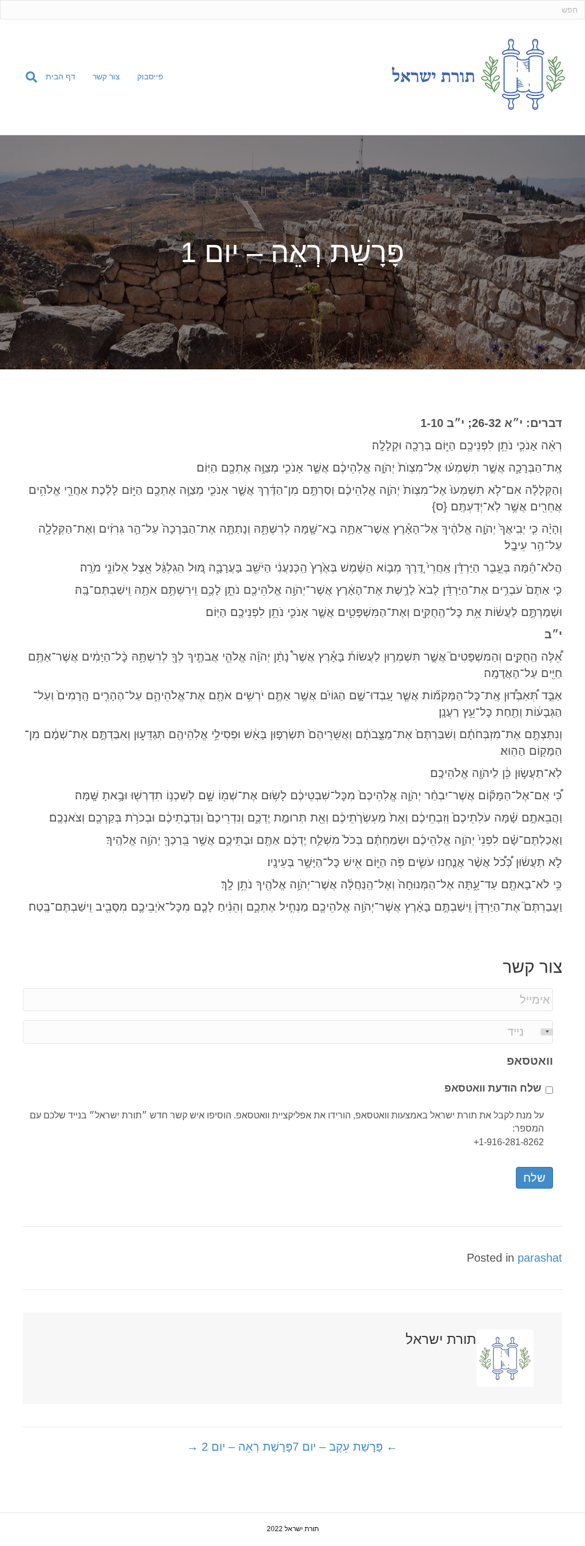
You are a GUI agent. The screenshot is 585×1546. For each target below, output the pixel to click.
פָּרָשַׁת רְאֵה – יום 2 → (239, 1446)
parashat (540, 1257)
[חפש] (27, 77)
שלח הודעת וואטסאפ (493, 1088)
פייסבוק (150, 76)
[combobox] (539, 1032)
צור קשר (106, 76)
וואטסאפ (530, 1060)
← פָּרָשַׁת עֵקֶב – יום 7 (345, 1446)
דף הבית (60, 76)
